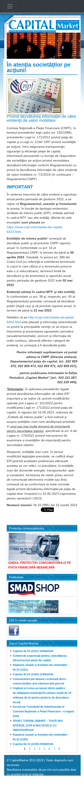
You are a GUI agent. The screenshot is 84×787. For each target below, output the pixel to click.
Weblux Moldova (34, 780)
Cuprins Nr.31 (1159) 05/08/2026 (33, 744)
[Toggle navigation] (10, 6)
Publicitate (16, 577)
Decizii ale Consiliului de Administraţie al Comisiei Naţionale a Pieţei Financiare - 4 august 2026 (43, 711)
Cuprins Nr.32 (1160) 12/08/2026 (33, 674)
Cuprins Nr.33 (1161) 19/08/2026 (33, 651)
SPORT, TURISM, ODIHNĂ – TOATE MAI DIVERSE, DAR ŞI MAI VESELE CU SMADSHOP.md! (38, 725)
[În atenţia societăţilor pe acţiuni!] (35, 95)
